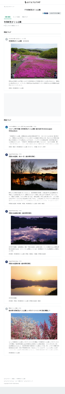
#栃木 (14, 146)
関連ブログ (25, 17)
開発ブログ (20, 381)
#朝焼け (31, 254)
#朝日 (43, 203)
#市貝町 (19, 203)
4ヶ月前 (24, 38)
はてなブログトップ (28, 381)
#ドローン (30, 146)
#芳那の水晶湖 (12, 203)
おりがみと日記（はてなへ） (15, 38)
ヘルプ (16, 381)
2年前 (35, 126)
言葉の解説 (7, 17)
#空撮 (35, 146)
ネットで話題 (16, 17)
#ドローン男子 (42, 146)
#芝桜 (10, 88)
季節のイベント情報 (13, 308)
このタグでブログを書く (55, 13)
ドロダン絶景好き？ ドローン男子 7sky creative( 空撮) (21, 126)
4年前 (20, 154)
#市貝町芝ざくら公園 (18, 88)
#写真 (23, 203)
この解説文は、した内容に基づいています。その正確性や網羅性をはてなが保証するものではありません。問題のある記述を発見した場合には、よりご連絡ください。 (11, 26)
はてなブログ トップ (9, 6)
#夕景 (39, 203)
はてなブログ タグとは (9, 381)
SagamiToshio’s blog (13, 154)
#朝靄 (35, 254)
